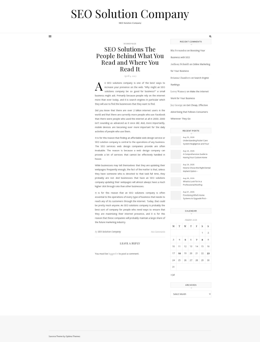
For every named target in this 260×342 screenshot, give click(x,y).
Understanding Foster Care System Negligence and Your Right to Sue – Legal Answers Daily (196, 142)
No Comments (158, 231)
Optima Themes (73, 336)
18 (179, 253)
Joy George (177, 105)
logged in (113, 253)
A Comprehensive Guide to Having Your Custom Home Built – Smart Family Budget (195, 156)
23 (208, 253)
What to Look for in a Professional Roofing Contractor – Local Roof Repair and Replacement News (196, 183)
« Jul (173, 274)
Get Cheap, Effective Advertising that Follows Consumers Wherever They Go (189, 112)
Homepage (130, 43)
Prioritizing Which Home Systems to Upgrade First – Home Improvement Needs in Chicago (196, 197)
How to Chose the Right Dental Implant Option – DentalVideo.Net (196, 169)
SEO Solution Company (130, 13)
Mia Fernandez (179, 50)
